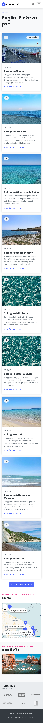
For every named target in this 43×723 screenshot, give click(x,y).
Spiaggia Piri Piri (13, 434)
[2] (21, 108)
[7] (21, 411)
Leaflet (15, 637)
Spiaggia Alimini (14, 71)
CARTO (38, 637)
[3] (21, 169)
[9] (21, 535)
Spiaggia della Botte (16, 313)
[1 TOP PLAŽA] (21, 48)
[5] (21, 290)
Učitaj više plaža (21, 585)
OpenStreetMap (23, 637)
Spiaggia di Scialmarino (18, 252)
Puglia (7, 67)
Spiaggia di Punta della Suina (21, 192)
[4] (21, 230)
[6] (21, 351)
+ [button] (5, 606)
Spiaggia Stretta (14, 558)
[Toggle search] (33, 4)
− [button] (5, 609)
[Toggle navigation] (38, 4)
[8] (21, 472)
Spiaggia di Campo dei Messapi (17, 496)
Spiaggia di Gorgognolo (18, 374)
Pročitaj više (12, 87)
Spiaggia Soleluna (15, 131)
